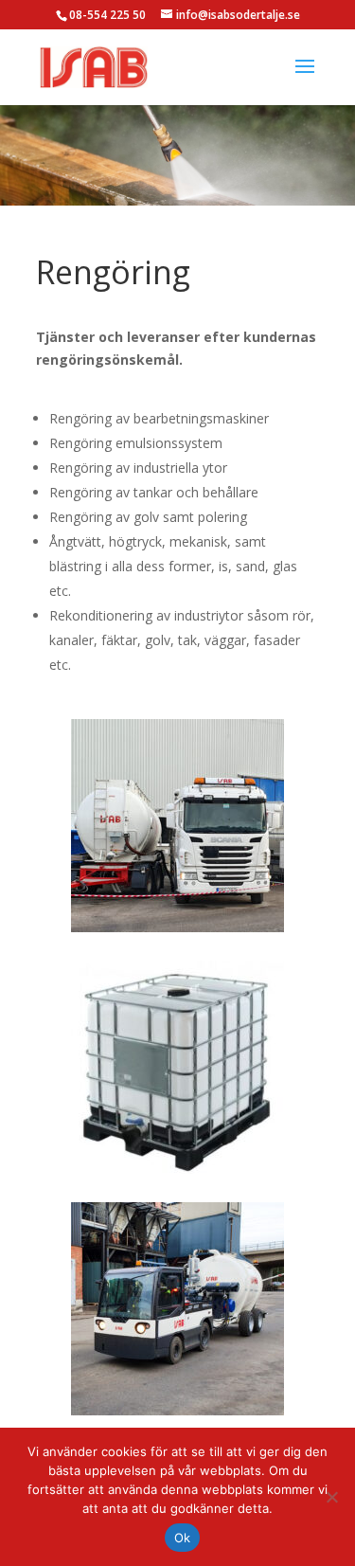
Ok (182, 1537)
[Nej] (331, 1496)
